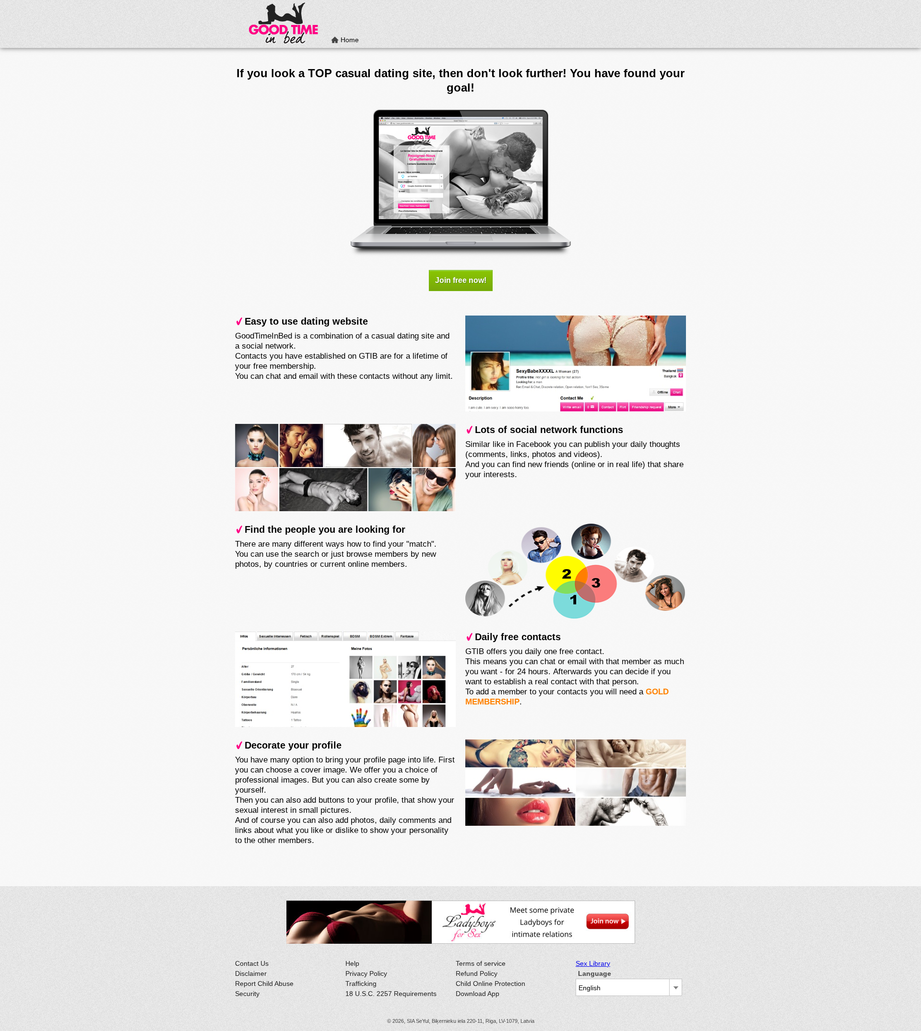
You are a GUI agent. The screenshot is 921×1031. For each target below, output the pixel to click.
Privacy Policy (366, 973)
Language (594, 973)
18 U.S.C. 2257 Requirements (391, 993)
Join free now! (460, 280)
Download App (477, 993)
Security (247, 993)
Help (352, 963)
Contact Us (252, 963)
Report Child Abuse (264, 983)
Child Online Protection (490, 983)
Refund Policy (476, 973)
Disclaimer (251, 973)
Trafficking (361, 983)
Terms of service (481, 963)
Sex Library (593, 963)
